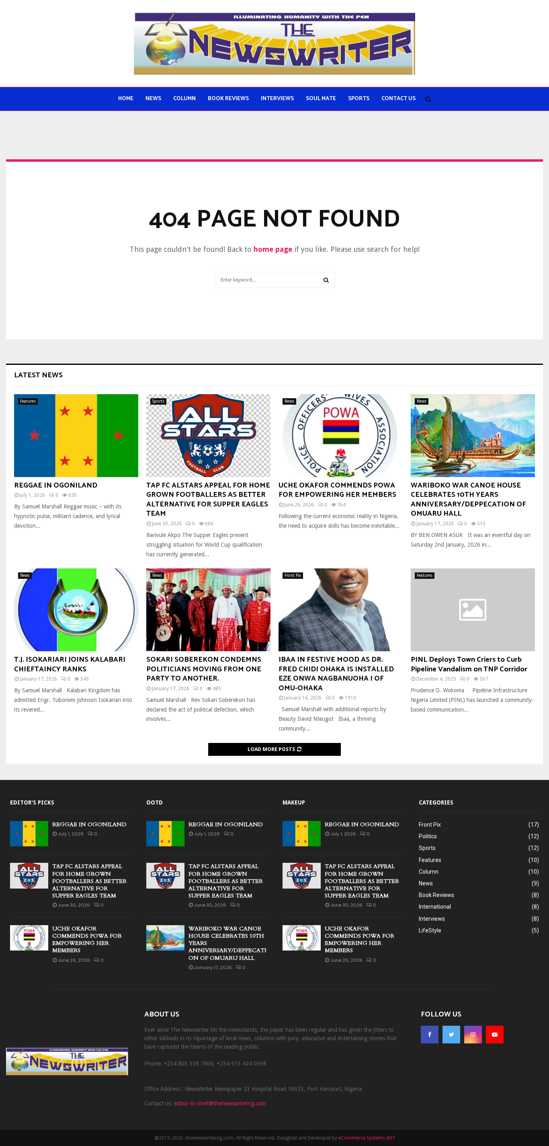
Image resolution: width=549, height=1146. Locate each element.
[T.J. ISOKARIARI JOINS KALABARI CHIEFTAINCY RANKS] (76, 609)
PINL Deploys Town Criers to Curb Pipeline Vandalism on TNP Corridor (469, 664)
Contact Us (398, 98)
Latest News (38, 375)
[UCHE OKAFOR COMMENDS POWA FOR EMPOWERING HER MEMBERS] (341, 435)
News (153, 98)
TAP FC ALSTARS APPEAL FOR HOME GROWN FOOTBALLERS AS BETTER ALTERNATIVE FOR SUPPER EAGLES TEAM (208, 499)
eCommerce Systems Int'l (366, 1138)
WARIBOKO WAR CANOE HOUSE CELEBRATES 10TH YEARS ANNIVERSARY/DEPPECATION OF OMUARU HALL (468, 499)
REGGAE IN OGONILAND (55, 485)
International (435, 906)
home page (273, 249)
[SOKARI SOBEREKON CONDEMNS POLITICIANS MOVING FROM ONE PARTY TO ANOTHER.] (208, 609)
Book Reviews (228, 98)
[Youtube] (495, 1034)
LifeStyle (430, 930)
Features (28, 401)
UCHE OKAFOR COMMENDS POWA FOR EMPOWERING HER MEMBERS (337, 490)
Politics (428, 836)
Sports (358, 98)
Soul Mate (321, 98)
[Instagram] (473, 1034)
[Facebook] (429, 1034)
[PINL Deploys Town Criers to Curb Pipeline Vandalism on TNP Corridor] (473, 609)
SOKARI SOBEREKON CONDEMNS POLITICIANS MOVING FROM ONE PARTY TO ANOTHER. (203, 669)
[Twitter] (451, 1034)
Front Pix (293, 575)
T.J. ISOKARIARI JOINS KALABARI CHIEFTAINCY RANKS (69, 664)
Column (184, 98)
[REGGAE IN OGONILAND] (76, 435)
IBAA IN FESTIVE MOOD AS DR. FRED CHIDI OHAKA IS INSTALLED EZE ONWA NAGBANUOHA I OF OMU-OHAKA (336, 674)
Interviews (277, 98)
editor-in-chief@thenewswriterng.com (220, 1103)
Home (125, 98)
